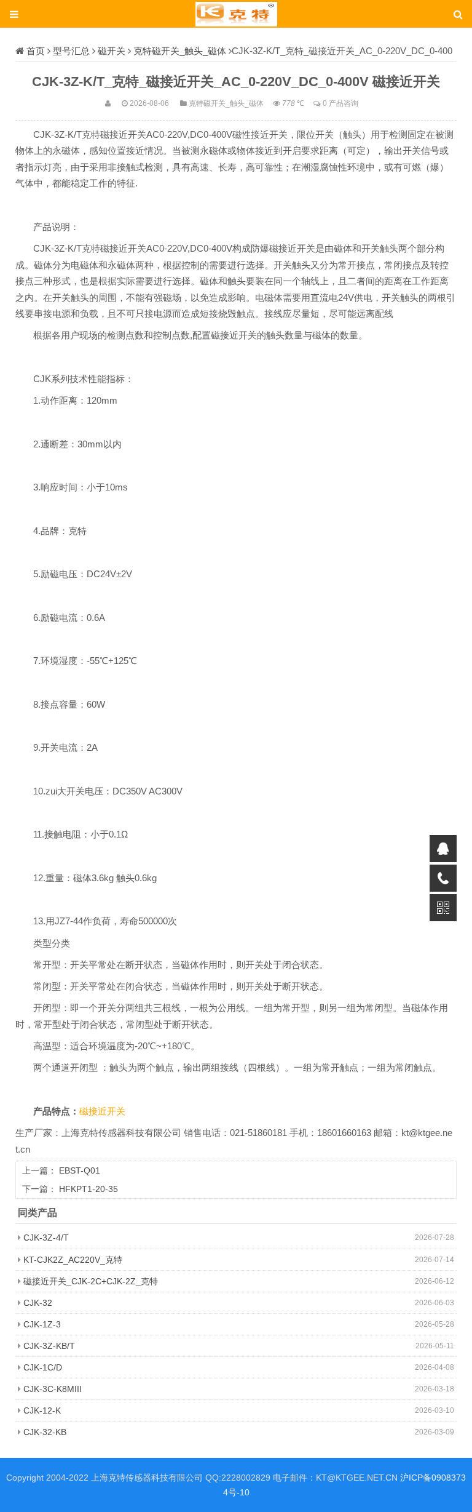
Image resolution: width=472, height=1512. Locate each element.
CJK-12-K (42, 1410)
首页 (35, 51)
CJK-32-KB (44, 1432)
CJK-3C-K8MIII (52, 1389)
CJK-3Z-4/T (46, 1237)
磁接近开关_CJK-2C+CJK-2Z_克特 (90, 1281)
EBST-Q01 (79, 1170)
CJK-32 (37, 1303)
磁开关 (111, 51)
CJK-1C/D (42, 1367)
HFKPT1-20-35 (88, 1189)
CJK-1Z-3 (42, 1324)
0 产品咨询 (340, 103)
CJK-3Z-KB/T (49, 1346)
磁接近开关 (102, 1111)
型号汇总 (71, 51)
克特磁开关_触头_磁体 (179, 51)
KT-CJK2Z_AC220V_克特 (72, 1260)
